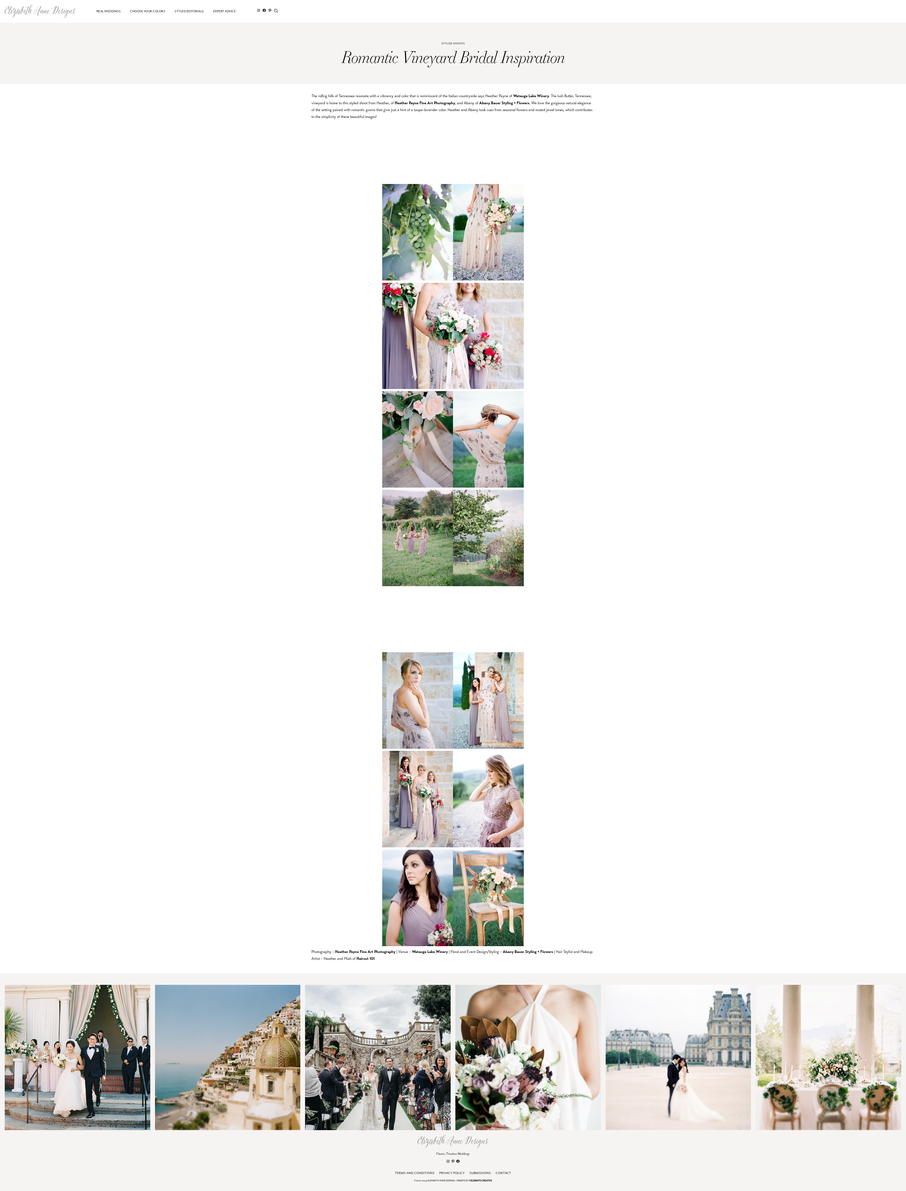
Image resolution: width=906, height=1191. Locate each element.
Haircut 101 (366, 958)
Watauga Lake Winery (531, 95)
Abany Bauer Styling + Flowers (504, 102)
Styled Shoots (453, 43)
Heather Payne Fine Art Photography (425, 102)
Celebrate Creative (480, 1180)
